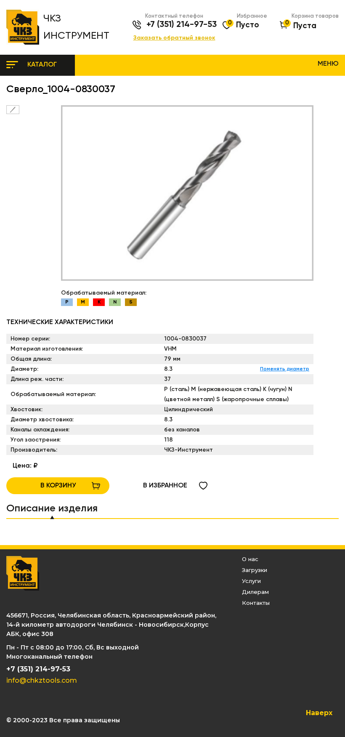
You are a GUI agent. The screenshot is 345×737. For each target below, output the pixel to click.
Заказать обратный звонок (174, 38)
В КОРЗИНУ (58, 485)
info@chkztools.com (41, 680)
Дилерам (255, 591)
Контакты (256, 602)
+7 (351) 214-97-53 (181, 25)
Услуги (251, 580)
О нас (250, 559)
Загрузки (254, 570)
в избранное (165, 485)
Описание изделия (52, 508)
